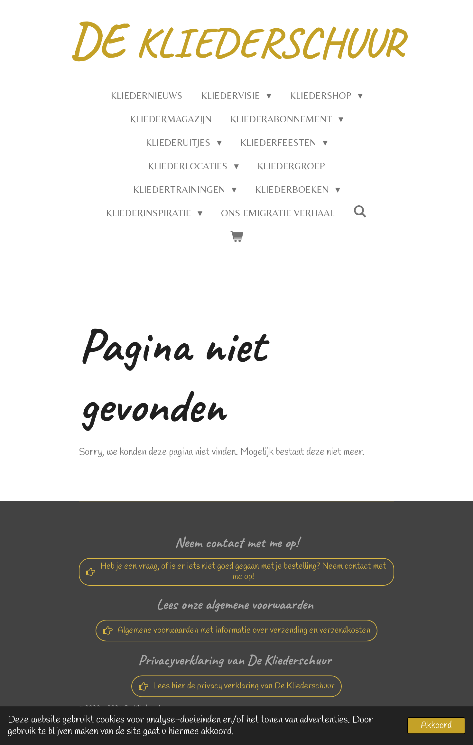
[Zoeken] (360, 211)
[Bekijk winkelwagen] (236, 236)
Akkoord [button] (436, 725)
